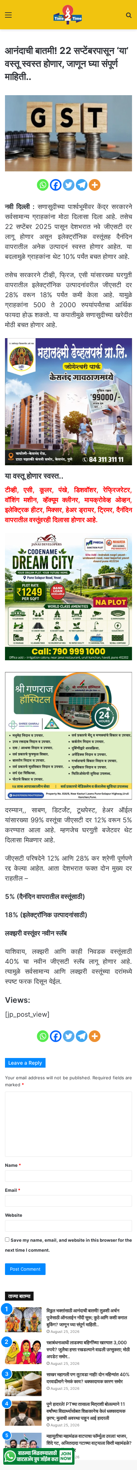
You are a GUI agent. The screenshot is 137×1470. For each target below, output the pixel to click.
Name (13, 1165)
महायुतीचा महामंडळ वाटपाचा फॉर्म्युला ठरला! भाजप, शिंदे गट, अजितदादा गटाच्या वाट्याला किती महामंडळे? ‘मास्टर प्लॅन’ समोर (89, 1443)
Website (13, 1215)
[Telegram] (81, 185)
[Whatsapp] (43, 185)
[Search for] (128, 17)
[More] (94, 185)
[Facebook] (56, 185)
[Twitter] (68, 185)
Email (12, 1190)
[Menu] (8, 17)
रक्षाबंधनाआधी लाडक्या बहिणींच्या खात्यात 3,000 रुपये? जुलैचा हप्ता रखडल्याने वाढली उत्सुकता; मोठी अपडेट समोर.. (88, 1349)
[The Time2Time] (68, 15)
